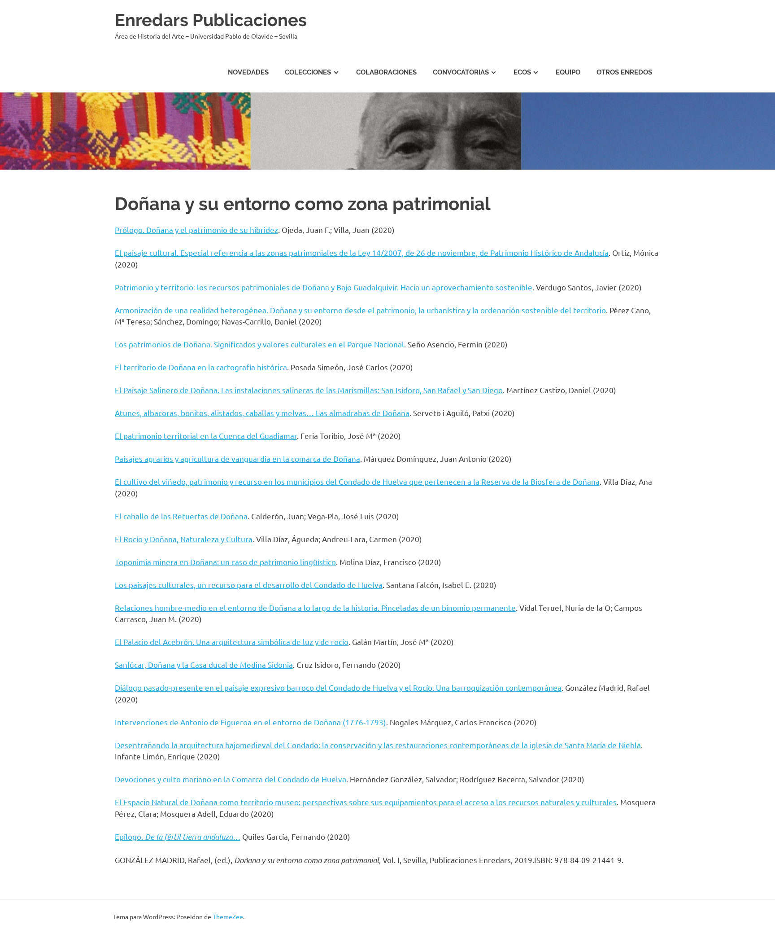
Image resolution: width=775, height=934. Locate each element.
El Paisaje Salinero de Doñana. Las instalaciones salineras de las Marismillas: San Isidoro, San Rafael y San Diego (309, 390)
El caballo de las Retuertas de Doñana (181, 516)
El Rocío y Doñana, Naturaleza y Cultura (184, 539)
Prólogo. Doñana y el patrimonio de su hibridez (196, 229)
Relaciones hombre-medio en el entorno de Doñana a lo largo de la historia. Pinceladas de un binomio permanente (315, 607)
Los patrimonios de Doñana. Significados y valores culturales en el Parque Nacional (259, 344)
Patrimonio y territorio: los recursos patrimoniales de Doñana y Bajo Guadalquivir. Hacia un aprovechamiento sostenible (323, 287)
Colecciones (308, 72)
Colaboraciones (386, 72)
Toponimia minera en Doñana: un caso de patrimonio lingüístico (225, 561)
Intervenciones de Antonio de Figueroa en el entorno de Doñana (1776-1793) (250, 722)
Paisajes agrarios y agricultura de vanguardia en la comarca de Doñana (237, 458)
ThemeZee (228, 916)
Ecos (522, 72)
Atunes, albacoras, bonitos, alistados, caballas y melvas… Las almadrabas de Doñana (262, 412)
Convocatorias (461, 72)
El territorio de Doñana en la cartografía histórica (201, 367)
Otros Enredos (624, 72)
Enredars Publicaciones (211, 20)
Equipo (568, 72)
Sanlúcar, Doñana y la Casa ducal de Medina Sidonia (204, 664)
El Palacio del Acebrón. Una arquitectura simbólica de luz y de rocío (231, 641)
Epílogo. (177, 836)
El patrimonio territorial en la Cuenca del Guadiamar (206, 435)
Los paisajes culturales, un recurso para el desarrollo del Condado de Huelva (249, 584)
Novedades (248, 72)
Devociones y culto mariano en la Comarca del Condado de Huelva (230, 779)
